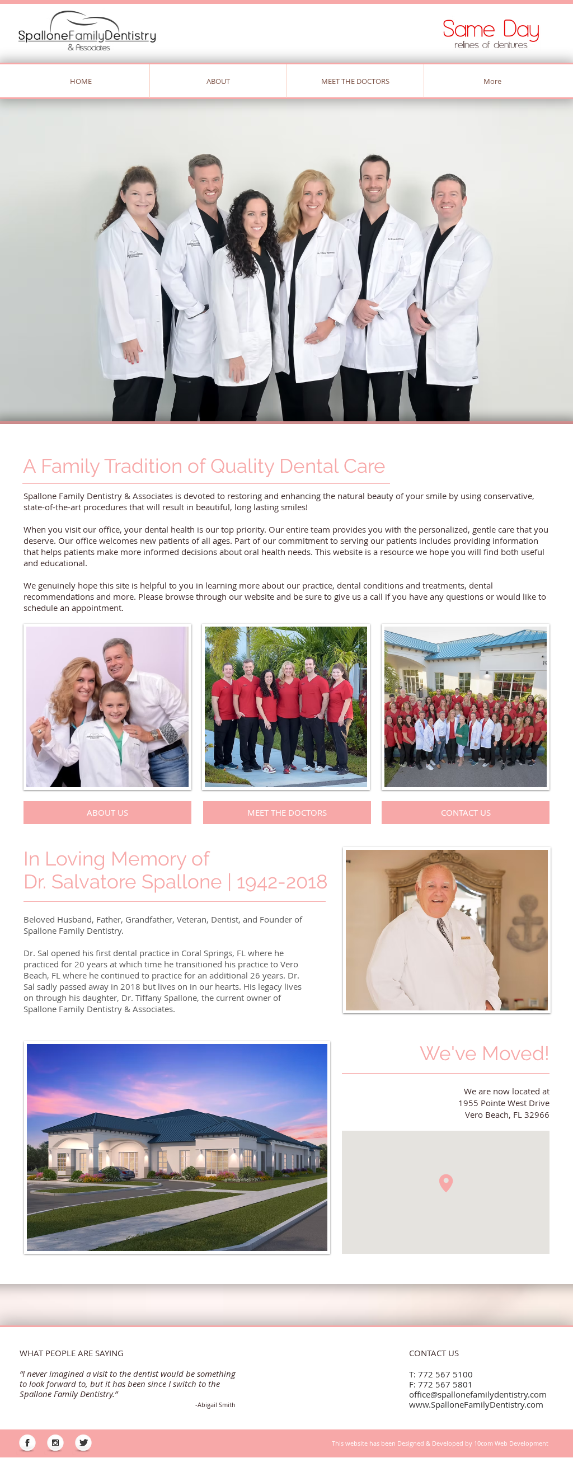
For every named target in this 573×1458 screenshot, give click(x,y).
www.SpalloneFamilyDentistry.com (476, 1404)
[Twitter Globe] (83, 1443)
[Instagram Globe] (55, 1443)
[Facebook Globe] (27, 1443)
